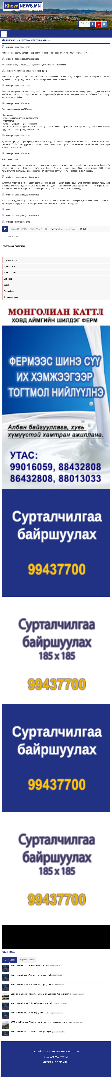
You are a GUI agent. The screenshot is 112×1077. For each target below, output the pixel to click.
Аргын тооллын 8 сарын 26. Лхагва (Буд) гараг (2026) (30, 1012)
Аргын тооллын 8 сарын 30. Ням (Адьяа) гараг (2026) (30, 965)
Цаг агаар (8, 278)
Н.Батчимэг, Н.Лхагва (68, 228)
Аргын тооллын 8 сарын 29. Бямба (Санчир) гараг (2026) (31, 975)
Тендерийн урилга (12, 297)
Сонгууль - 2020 (10, 260)
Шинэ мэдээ (10, 960)
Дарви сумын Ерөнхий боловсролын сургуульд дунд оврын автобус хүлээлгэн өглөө (41, 993)
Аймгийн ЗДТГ (42, 228)
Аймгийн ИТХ (9, 266)
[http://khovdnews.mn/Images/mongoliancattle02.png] (56, 395)
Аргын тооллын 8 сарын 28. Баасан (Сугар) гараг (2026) (31, 984)
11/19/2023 (22, 228)
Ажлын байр (9, 290)
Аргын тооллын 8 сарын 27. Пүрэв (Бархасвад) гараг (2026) (32, 1003)
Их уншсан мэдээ (27, 960)
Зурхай (7, 284)
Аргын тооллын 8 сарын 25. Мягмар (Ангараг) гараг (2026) (32, 1031)
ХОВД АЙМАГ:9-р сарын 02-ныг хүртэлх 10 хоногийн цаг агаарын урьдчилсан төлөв (41, 1022)
